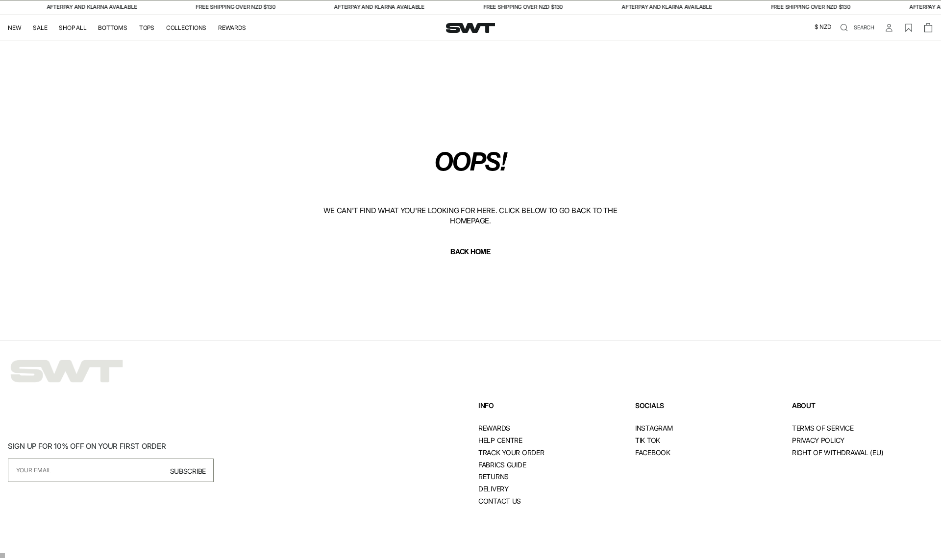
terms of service (823, 428)
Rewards (232, 28)
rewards (494, 428)
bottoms (112, 28)
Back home (470, 251)
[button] (823, 28)
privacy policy (818, 440)
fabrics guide (502, 465)
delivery (493, 489)
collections (186, 28)
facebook (652, 452)
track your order (511, 452)
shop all (72, 28)
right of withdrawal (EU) (837, 452)
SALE (40, 28)
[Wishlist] (909, 28)
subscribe (188, 471)
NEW (14, 28)
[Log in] (889, 28)
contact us (499, 501)
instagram (653, 428)
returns (493, 476)
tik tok (647, 440)
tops (146, 28)
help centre (500, 440)
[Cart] (928, 28)
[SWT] (66, 372)
